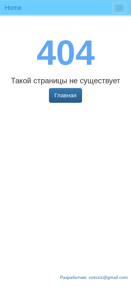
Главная (65, 95)
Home (13, 7)
